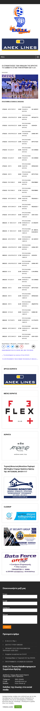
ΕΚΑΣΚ (18, 350)
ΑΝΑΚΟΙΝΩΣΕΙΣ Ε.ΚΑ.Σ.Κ (9, 350)
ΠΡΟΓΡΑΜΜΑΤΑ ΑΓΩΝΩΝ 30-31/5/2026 (19, 662)
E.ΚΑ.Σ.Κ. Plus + (11, 641)
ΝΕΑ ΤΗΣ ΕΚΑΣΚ (28, 350)
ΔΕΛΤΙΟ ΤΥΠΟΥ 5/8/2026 (14, 645)
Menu (2, 57)
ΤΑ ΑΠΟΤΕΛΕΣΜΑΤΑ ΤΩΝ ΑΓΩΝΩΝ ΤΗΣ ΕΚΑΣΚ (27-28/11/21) (20, 359)
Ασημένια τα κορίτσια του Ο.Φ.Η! (16, 654)
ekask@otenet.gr (21, 681)
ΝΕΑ (22, 350)
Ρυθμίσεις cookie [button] (8, 707)
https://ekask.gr (20, 683)
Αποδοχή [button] (18, 706)
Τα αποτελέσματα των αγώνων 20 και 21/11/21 (15, 355)
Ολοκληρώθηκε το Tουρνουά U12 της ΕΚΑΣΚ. (20, 658)
